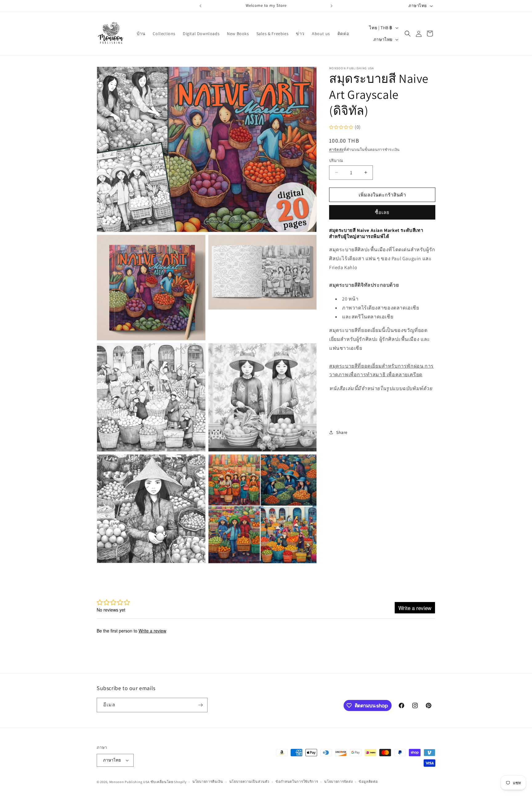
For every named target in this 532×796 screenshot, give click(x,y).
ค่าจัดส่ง (336, 149)
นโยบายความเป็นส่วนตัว (249, 781)
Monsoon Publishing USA (129, 782)
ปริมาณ (336, 160)
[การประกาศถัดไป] (331, 6)
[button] (407, 33)
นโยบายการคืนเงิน (207, 781)
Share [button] (342, 432)
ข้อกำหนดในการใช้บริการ (297, 781)
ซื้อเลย (382, 212)
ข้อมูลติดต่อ (368, 781)
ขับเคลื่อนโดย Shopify (169, 782)
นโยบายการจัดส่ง (338, 781)
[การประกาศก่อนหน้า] (200, 6)
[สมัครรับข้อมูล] (200, 705)
